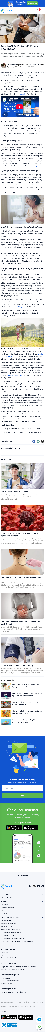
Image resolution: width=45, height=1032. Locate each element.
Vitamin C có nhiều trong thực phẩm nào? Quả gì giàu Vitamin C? (27, 712)
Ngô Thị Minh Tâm (23, 65)
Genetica (23, 94)
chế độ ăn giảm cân (15, 375)
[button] (39, 1027)
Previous (38, 842)
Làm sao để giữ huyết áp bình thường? (17, 665)
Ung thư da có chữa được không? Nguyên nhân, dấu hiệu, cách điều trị (21, 578)
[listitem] (33, 441)
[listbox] (38, 10)
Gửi (22, 796)
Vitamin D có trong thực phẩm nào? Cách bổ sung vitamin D (27, 703)
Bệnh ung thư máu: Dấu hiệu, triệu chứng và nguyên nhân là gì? (20, 534)
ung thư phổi (9, 356)
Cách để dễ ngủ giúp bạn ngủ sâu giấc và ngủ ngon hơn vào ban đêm (27, 694)
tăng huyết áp (32, 166)
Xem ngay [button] (31, 3)
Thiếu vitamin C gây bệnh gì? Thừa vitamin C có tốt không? (25, 721)
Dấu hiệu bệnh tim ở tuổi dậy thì (14, 492)
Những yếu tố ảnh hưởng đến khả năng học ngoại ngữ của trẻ (26, 686)
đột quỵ (20, 307)
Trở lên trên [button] (24, 875)
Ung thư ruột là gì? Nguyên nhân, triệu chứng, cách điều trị (20, 622)
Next (38, 855)
